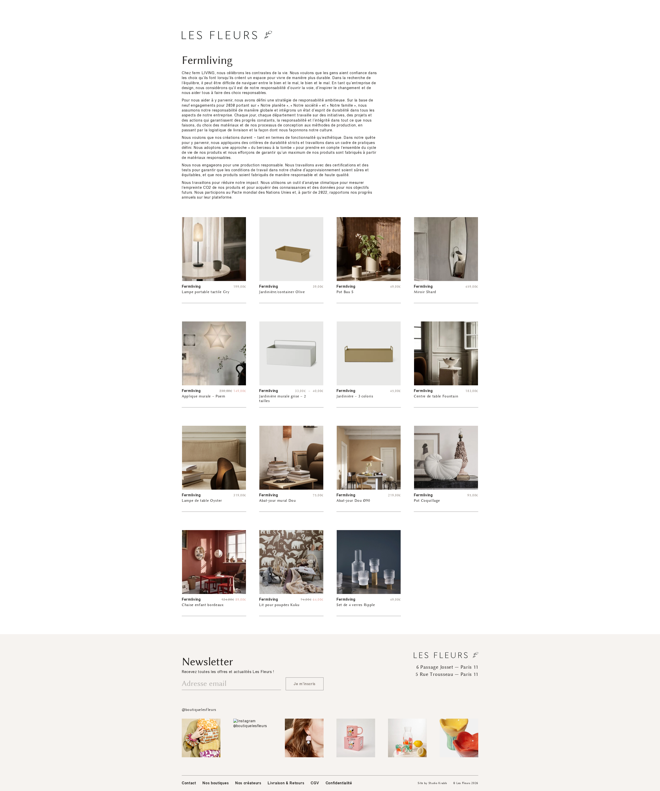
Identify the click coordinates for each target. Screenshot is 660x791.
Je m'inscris (305, 684)
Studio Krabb (437, 783)
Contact (189, 783)
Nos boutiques (215, 783)
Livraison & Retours (286, 783)
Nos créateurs (248, 783)
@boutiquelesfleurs (199, 710)
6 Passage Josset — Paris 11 (447, 667)
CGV (315, 783)
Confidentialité (339, 783)
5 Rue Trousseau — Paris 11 (447, 674)
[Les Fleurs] (227, 35)
